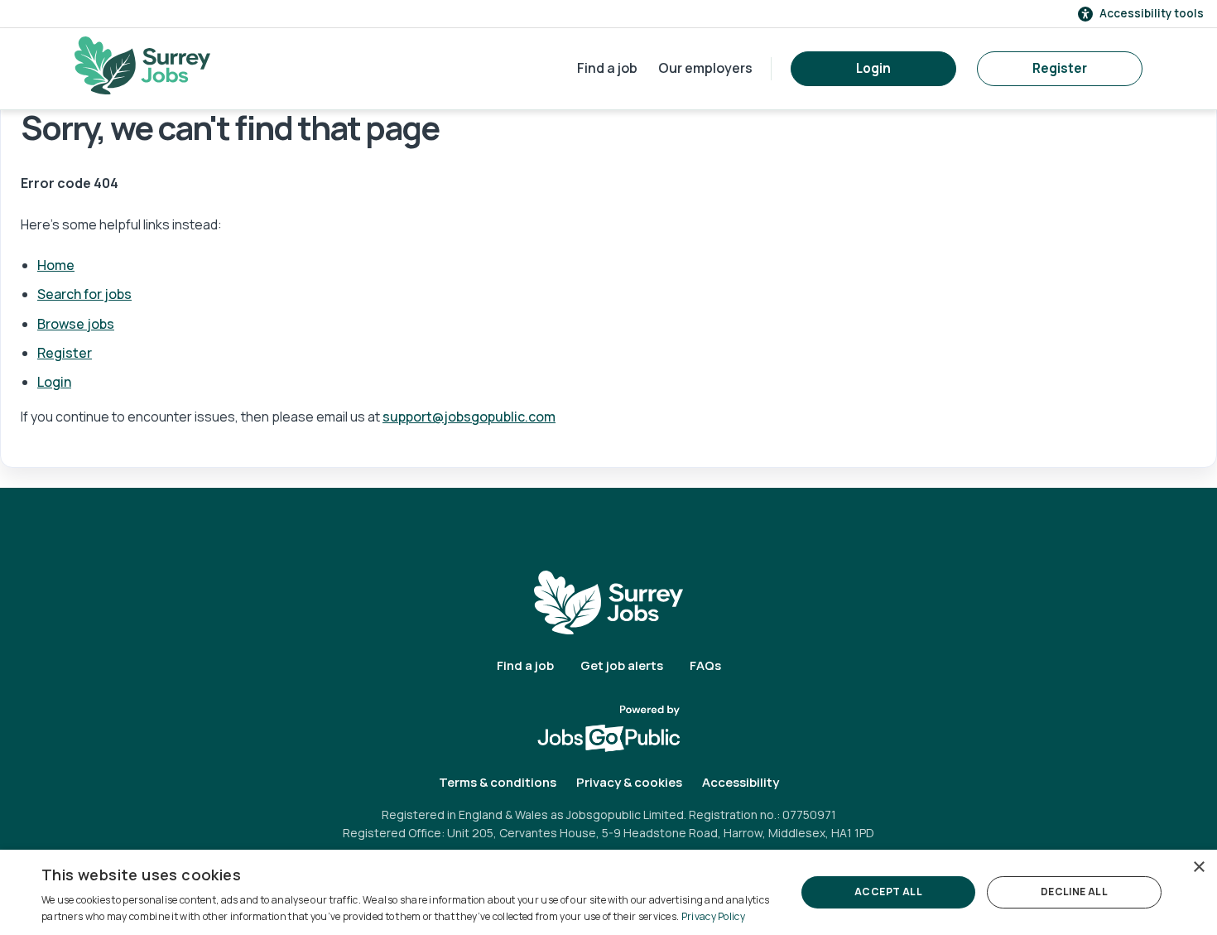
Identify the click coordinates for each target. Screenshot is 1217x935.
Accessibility (740, 782)
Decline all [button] (1074, 891)
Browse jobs (75, 324)
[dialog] (608, 892)
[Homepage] (142, 65)
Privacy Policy (713, 916)
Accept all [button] (888, 891)
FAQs (705, 665)
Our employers (705, 68)
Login (873, 68)
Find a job (607, 68)
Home (56, 265)
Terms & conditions (497, 782)
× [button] (1198, 867)
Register (1059, 68)
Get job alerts (621, 665)
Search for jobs (84, 294)
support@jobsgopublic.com (469, 416)
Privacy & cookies (629, 782)
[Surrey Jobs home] (608, 601)
